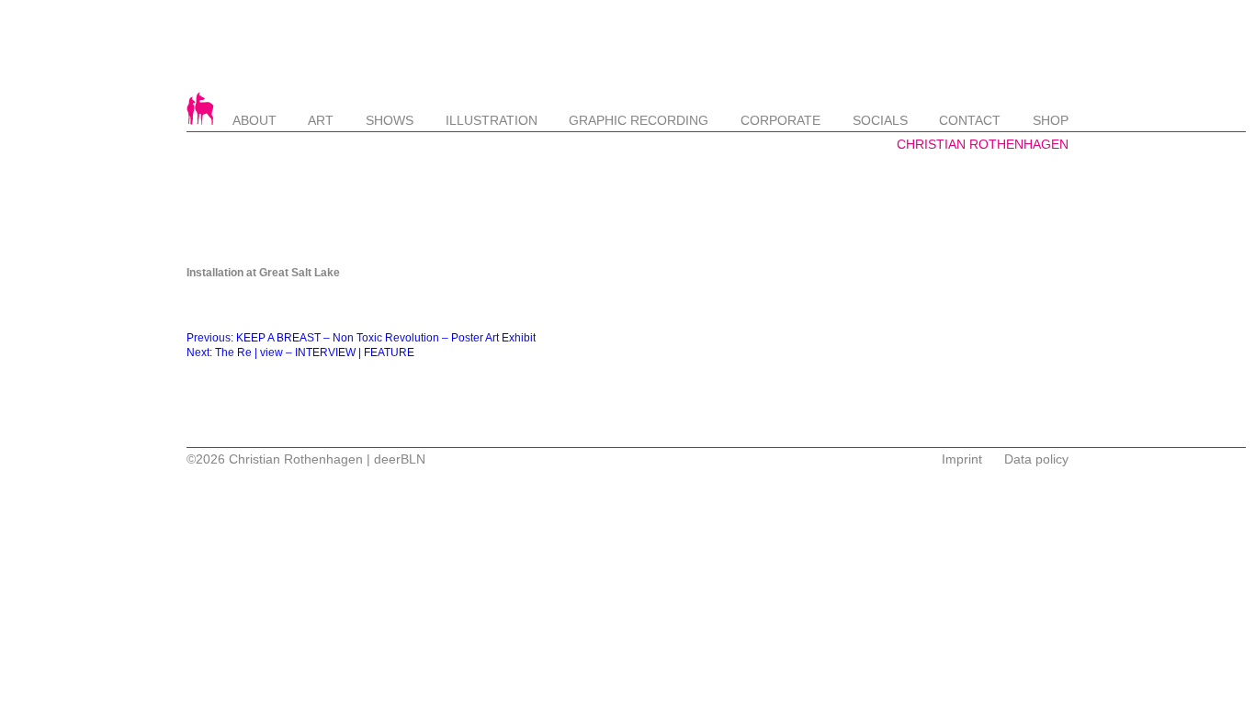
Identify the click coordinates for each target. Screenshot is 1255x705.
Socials (880, 120)
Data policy (1036, 459)
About (254, 120)
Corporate (780, 120)
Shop (1050, 120)
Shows (389, 120)
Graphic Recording (638, 120)
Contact (970, 120)
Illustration (491, 120)
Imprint (962, 459)
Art (321, 120)
